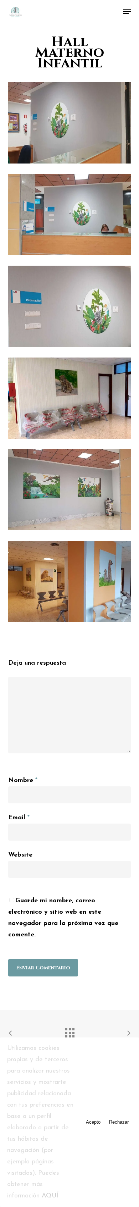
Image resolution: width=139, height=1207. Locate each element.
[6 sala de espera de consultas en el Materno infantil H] (71, 583)
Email (19, 818)
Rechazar (119, 1122)
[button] (127, 11)
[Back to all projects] (69, 1031)
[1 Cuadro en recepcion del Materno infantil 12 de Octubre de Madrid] (71, 216)
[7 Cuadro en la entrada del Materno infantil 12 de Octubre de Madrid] (71, 491)
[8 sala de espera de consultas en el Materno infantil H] (71, 400)
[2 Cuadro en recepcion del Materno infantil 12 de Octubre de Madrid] (71, 124)
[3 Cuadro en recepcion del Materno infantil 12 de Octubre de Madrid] (71, 308)
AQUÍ (50, 1196)
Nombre (22, 780)
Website (20, 855)
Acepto (93, 1122)
